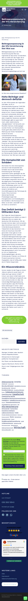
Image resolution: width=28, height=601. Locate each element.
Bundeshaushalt (6, 388)
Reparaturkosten (6, 419)
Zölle (13, 429)
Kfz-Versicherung (7, 330)
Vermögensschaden (6, 425)
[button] (25, 9)
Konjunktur (14, 408)
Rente (12, 417)
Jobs (3, 573)
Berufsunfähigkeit (8, 386)
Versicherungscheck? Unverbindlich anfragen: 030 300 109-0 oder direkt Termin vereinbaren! (14, 3)
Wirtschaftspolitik (6, 429)
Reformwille (19, 414)
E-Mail (12, 506)
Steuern (12, 419)
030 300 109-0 (8, 502)
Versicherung (14, 425)
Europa (3, 392)
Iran (18, 404)
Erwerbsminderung (7, 390)
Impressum (5, 576)
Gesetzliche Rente (8, 396)
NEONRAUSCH (6, 596)
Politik (16, 412)
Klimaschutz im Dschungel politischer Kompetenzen (10, 358)
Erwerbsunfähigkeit (19, 390)
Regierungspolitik (5, 417)
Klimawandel (6, 408)
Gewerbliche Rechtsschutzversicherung (13, 398)
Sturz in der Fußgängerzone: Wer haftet (13, 367)
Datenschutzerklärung (10, 461)
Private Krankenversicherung (9, 414)
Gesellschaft (18, 394)
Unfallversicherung (7, 423)
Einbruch (13, 388)
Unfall (22, 421)
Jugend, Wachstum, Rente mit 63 (12, 364)
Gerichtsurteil (7, 394)
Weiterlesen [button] (6, 554)
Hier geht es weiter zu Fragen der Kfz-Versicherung (14, 320)
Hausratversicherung (13, 402)
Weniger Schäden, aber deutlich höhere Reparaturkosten (12, 353)
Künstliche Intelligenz (8, 410)
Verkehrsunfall (17, 423)
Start (3, 37)
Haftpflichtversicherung (17, 400)
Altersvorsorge (8, 382)
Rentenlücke (18, 417)
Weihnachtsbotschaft (7, 427)
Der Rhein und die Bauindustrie (12, 361)
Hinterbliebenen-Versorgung (9, 404)
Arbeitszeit (4, 383)
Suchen (5, 338)
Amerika (17, 382)
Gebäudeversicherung (14, 392)
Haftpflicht (5, 400)
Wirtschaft (20, 427)
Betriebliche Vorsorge (20, 386)
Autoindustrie (11, 383)
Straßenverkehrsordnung (11, 421)
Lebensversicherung (8, 412)
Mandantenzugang (10, 584)
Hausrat (3, 402)
